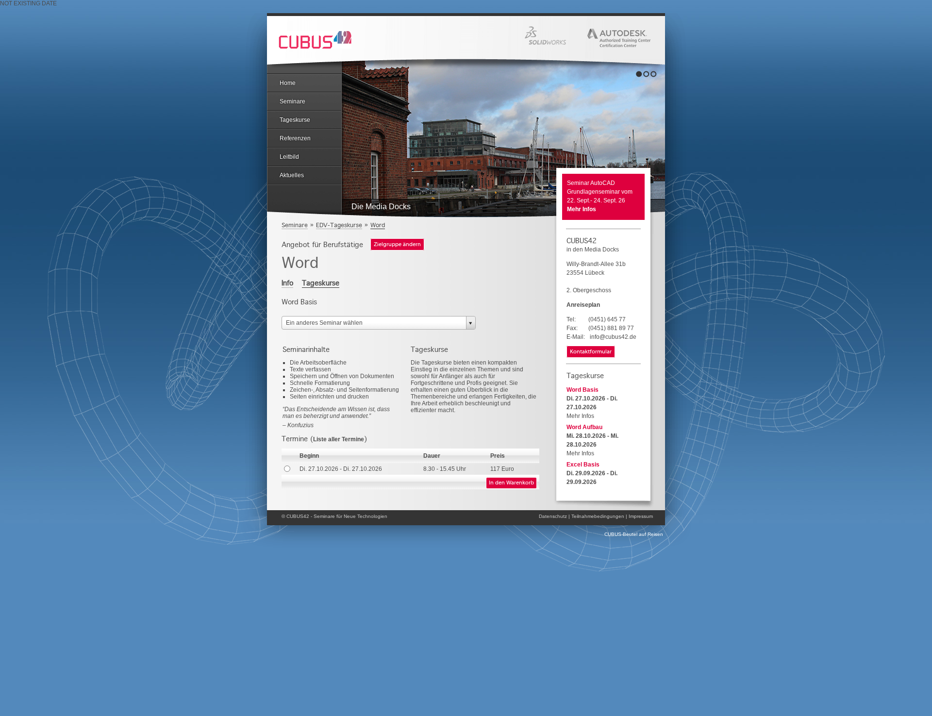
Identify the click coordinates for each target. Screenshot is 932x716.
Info (287, 283)
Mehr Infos (581, 209)
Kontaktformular (591, 352)
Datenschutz (553, 516)
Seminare (292, 101)
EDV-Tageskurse (339, 225)
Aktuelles (292, 175)
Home (288, 83)
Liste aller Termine (338, 439)
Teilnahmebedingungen (597, 516)
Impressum (641, 516)
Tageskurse (295, 120)
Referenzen (295, 138)
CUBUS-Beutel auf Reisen (633, 534)
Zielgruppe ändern (397, 245)
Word (377, 225)
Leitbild (289, 156)
